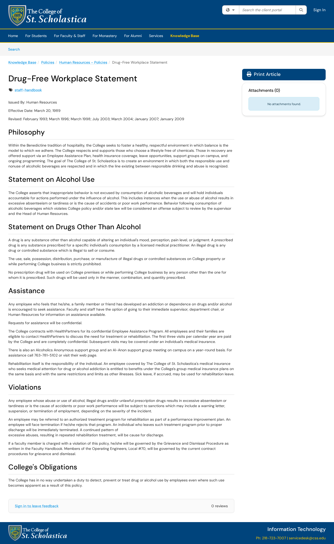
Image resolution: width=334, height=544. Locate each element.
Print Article (267, 74)
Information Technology (296, 529)
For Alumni (133, 35)
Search (15, 49)
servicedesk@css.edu (307, 538)
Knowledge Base (184, 35)
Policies (47, 62)
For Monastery (105, 35)
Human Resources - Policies (83, 62)
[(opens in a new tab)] (47, 15)
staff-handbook (28, 90)
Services (156, 35)
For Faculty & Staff (69, 35)
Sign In (319, 10)
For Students (36, 35)
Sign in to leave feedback (36, 506)
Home (13, 35)
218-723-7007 (274, 538)
